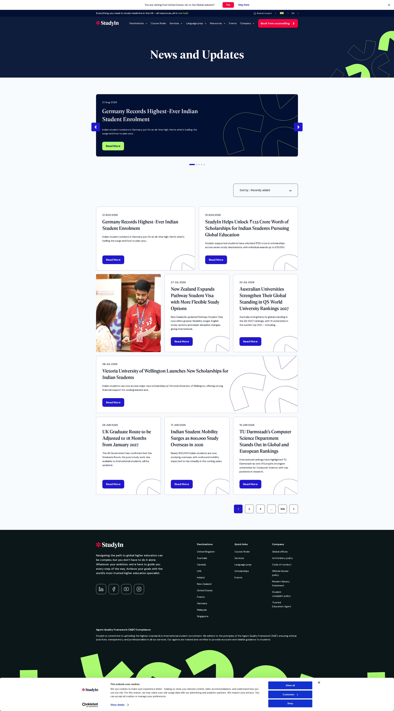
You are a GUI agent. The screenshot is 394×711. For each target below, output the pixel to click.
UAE (199, 571)
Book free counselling (275, 23)
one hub (182, 13)
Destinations (136, 23)
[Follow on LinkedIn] (101, 589)
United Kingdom (206, 551)
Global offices (280, 551)
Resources (216, 23)
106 (282, 509)
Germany (202, 603)
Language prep (194, 23)
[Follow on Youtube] (126, 589)
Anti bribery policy (282, 558)
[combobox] (265, 190)
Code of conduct (281, 564)
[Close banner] (319, 682)
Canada (201, 564)
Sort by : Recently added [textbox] (255, 190)
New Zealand (204, 584)
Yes (228, 5)
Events (233, 23)
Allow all (290, 685)
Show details (118, 704)
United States (205, 590)
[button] (192, 164)
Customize (288, 694)
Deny (290, 703)
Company (245, 23)
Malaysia (202, 609)
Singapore (202, 616)
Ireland (201, 577)
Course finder (158, 23)
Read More (113, 146)
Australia (202, 558)
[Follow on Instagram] (139, 589)
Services (174, 23)
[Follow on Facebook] (114, 589)
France (201, 597)
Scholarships (242, 571)
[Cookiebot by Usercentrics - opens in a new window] (90, 705)
